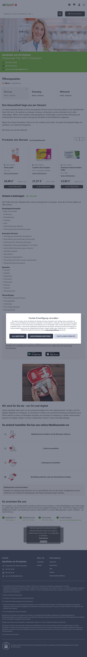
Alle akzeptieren (18, 336)
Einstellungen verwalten (66, 336)
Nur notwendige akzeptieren (40, 336)
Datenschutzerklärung (52, 330)
